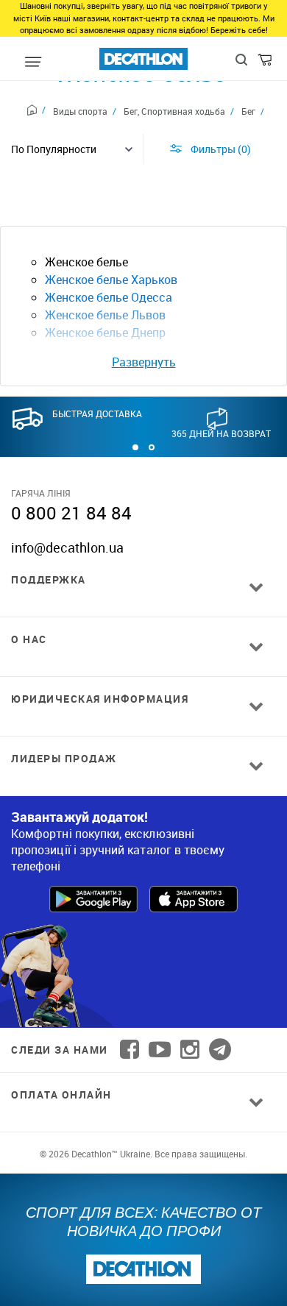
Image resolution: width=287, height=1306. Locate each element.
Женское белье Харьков (111, 280)
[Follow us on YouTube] (160, 1049)
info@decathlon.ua (67, 547)
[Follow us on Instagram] (189, 1049)
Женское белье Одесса (108, 297)
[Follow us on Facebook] (129, 1049)
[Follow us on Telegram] (220, 1049)
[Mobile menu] (33, 62)
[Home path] (36, 112)
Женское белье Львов (105, 315)
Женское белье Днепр (105, 332)
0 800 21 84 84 (71, 513)
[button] (135, 447)
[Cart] (266, 63)
